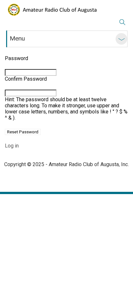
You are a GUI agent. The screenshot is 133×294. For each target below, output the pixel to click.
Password (16, 58)
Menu (17, 38)
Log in (12, 146)
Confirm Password (26, 79)
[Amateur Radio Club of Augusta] (51, 10)
